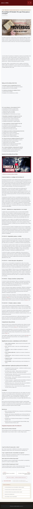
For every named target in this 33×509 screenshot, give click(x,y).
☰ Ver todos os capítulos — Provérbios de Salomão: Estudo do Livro (16, 477)
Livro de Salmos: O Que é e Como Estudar (11, 496)
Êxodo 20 (8, 297)
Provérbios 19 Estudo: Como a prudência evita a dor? (19, 480)
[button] (28, 3)
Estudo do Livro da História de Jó (9, 494)
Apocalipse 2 (27, 335)
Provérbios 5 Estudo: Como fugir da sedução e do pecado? (13, 489)
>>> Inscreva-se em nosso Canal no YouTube (10, 174)
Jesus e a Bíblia (4, 3)
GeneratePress (21, 506)
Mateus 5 (15, 327)
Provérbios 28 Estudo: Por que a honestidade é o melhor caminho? (14, 487)
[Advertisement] (16, 49)
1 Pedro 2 (6, 333)
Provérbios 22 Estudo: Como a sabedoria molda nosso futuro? (20, 481)
